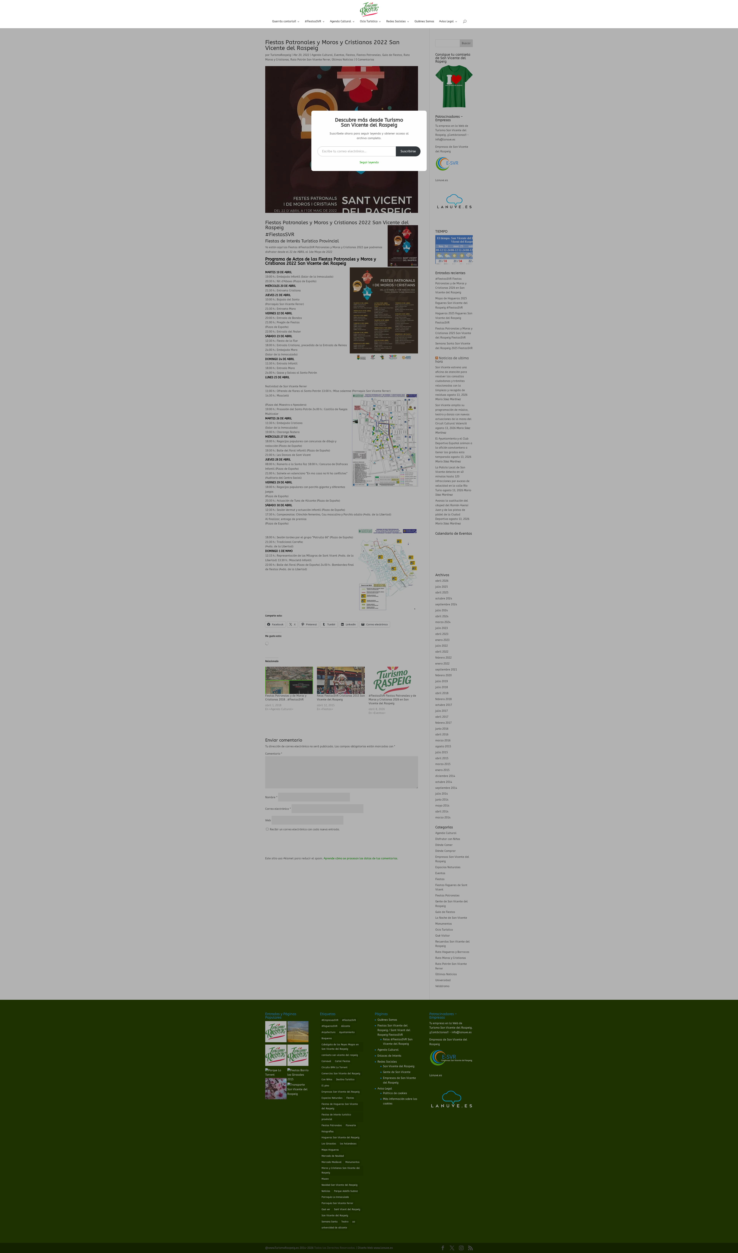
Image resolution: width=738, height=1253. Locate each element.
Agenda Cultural (340, 21)
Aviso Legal (446, 21)
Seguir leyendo (369, 162)
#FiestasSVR (313, 21)
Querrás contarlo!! (284, 21)
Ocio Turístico (368, 21)
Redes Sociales (396, 21)
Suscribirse (408, 151)
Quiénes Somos (424, 21)
